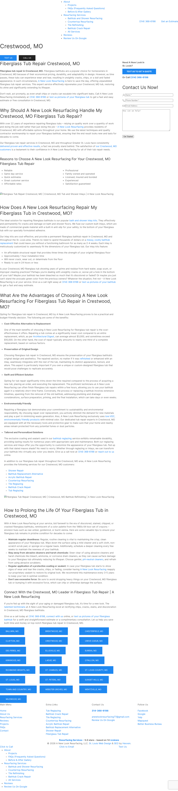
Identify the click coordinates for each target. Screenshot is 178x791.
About (67, 1)
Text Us (8, 58)
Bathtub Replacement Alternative (25, 473)
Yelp (140, 717)
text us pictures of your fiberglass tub (69, 97)
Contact (4, 730)
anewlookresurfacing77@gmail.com (110, 716)
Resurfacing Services (75, 15)
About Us (5, 714)
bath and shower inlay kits (83, 220)
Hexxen (126, 743)
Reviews (68, 35)
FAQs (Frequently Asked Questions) (86, 8)
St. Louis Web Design (100, 743)
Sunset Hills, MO (94, 679)
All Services (74, 31)
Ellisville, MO (52, 650)
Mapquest (143, 720)
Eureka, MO (91, 650)
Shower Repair (16, 470)
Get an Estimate (169, 21)
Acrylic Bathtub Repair (20, 477)
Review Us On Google (75, 38)
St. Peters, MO (52, 679)
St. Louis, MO (12, 679)
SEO (116, 743)
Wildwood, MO (13, 699)
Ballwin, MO (12, 631)
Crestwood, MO (53, 641)
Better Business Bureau (150, 724)
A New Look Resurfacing (51, 81)
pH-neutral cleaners (93, 559)
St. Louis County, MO (96, 670)
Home (3, 710)
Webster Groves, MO (56, 689)
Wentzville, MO (93, 689)
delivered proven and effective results (20, 146)
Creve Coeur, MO (94, 641)
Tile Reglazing (15, 483)
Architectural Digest (43, 336)
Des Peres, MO (13, 650)
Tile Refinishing (76, 25)
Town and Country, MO (18, 689)
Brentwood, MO (53, 631)
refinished (85, 358)
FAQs (2, 727)
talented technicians (14, 606)
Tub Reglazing (15, 490)
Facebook (143, 710)
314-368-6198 (100, 710)
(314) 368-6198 (147, 21)
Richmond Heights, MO (18, 670)
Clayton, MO (12, 641)
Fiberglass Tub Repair (57, 734)
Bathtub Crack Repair (79, 28)
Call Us (27, 58)
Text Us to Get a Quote (139, 71)
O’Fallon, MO (92, 660)
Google (141, 714)
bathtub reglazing (62, 438)
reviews (114, 740)
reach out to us (106, 451)
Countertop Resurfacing (80, 21)
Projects (72, 5)
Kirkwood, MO (13, 660)
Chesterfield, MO (94, 631)
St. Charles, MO (53, 670)
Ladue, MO (50, 660)
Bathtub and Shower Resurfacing (85, 18)
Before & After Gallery (79, 11)
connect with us (54, 616)
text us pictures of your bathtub (99, 282)
